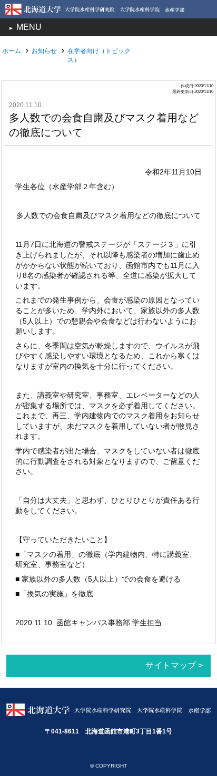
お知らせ (44, 51)
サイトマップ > (174, 665)
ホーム (11, 51)
